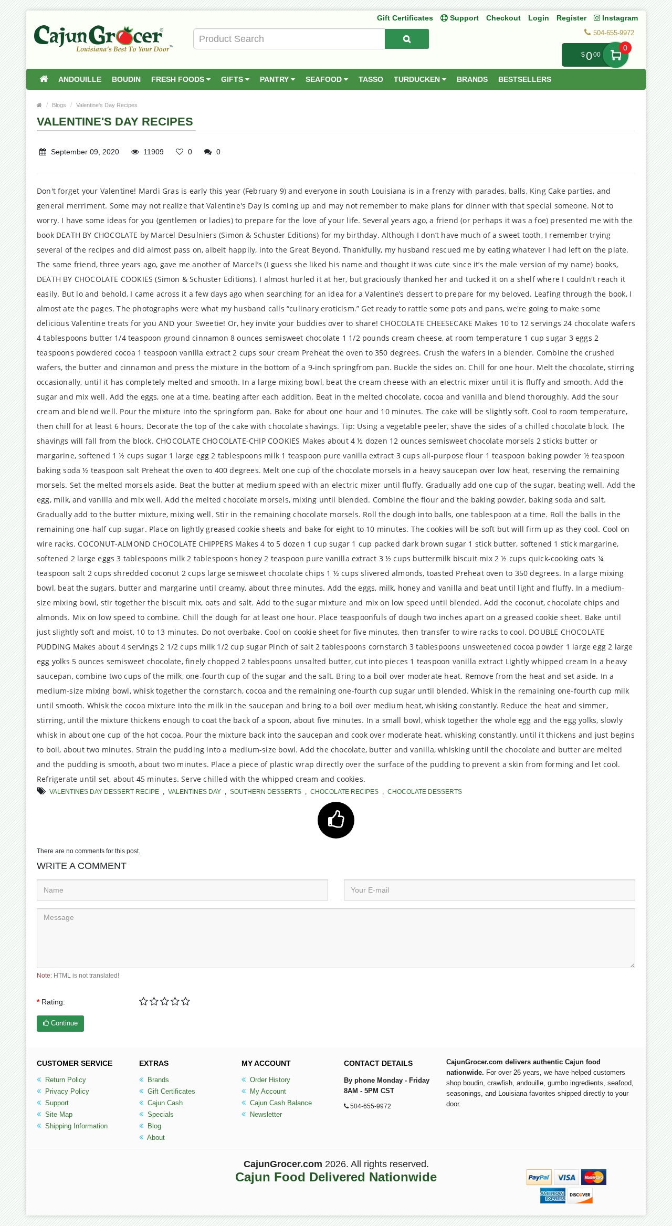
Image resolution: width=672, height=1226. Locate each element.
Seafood (325, 79)
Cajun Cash (164, 1103)
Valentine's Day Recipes (107, 105)
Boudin (126, 79)
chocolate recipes (344, 791)
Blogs (59, 105)
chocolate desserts (424, 791)
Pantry (275, 79)
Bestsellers (524, 79)
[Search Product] (407, 39)
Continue (63, 1023)
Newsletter (265, 1114)
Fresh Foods (178, 79)
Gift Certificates (405, 18)
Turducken (418, 79)
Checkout (503, 18)
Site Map (57, 1114)
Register (571, 18)
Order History (269, 1080)
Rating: (53, 1002)
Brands (472, 79)
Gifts (233, 79)
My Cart (615, 55)
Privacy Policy (66, 1091)
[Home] (43, 79)
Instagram (619, 18)
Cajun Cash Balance (280, 1103)
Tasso (371, 79)
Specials (159, 1114)
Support (56, 1103)
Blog (153, 1126)
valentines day (194, 791)
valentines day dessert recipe (104, 791)
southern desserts (265, 791)
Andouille (79, 79)
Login (538, 18)
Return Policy (64, 1080)
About (155, 1137)
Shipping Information (75, 1126)
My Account (267, 1091)
